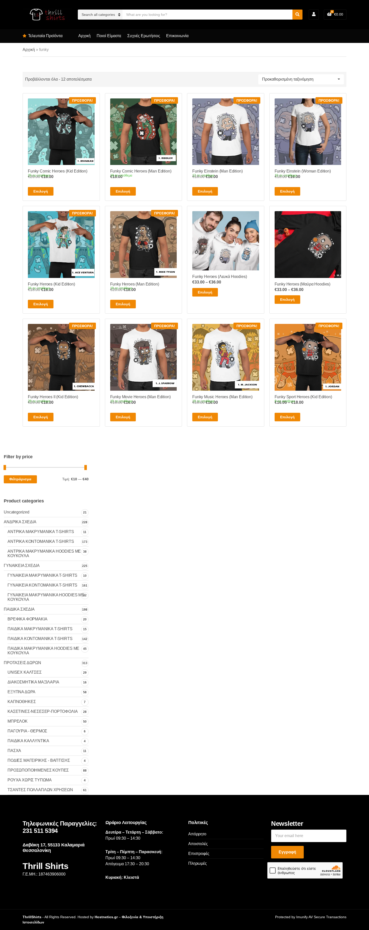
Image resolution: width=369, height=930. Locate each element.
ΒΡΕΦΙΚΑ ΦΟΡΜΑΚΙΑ (27, 619)
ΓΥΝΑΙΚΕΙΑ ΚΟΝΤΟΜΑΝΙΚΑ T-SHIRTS (42, 585)
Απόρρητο (197, 834)
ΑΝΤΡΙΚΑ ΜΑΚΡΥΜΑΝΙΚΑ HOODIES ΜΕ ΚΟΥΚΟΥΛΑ (44, 553)
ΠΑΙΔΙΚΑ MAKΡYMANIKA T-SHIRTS (40, 629)
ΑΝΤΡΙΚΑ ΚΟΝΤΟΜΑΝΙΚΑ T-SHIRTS (41, 541)
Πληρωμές (197, 863)
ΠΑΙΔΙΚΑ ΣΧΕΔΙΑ (19, 609)
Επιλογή (40, 191)
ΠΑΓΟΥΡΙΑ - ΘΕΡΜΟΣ (27, 731)
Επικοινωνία (177, 36)
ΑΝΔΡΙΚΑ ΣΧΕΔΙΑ (20, 522)
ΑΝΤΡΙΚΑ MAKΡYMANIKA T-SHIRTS (41, 532)
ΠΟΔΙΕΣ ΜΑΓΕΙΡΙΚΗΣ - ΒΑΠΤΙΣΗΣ (39, 760)
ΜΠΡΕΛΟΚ (18, 721)
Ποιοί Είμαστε (109, 36)
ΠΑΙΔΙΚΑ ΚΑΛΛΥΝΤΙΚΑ (28, 741)
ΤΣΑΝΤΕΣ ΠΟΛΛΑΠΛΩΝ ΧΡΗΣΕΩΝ (40, 790)
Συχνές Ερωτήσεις (143, 36)
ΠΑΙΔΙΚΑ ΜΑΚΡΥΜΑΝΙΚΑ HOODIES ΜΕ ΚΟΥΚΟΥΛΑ (43, 650)
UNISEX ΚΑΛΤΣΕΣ (25, 672)
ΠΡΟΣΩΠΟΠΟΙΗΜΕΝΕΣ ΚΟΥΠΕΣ (38, 770)
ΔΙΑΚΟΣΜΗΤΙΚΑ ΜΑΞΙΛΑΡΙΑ (33, 682)
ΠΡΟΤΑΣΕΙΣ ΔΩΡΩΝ (22, 663)
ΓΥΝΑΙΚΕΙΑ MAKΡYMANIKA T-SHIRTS (42, 575)
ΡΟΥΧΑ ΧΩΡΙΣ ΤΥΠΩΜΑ (30, 780)
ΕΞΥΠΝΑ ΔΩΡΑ (21, 692)
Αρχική (84, 36)
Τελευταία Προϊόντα (45, 36)
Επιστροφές (198, 853)
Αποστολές (198, 844)
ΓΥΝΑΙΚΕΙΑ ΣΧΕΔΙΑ (21, 565)
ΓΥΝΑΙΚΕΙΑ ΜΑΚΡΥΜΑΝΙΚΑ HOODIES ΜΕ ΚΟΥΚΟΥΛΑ (46, 597)
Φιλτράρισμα (20, 479)
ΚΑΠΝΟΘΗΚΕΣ (22, 702)
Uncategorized (16, 512)
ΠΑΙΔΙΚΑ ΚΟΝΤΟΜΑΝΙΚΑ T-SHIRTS (40, 638)
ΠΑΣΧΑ (14, 750)
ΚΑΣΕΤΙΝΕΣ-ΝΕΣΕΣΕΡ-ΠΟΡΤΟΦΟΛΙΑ (43, 711)
